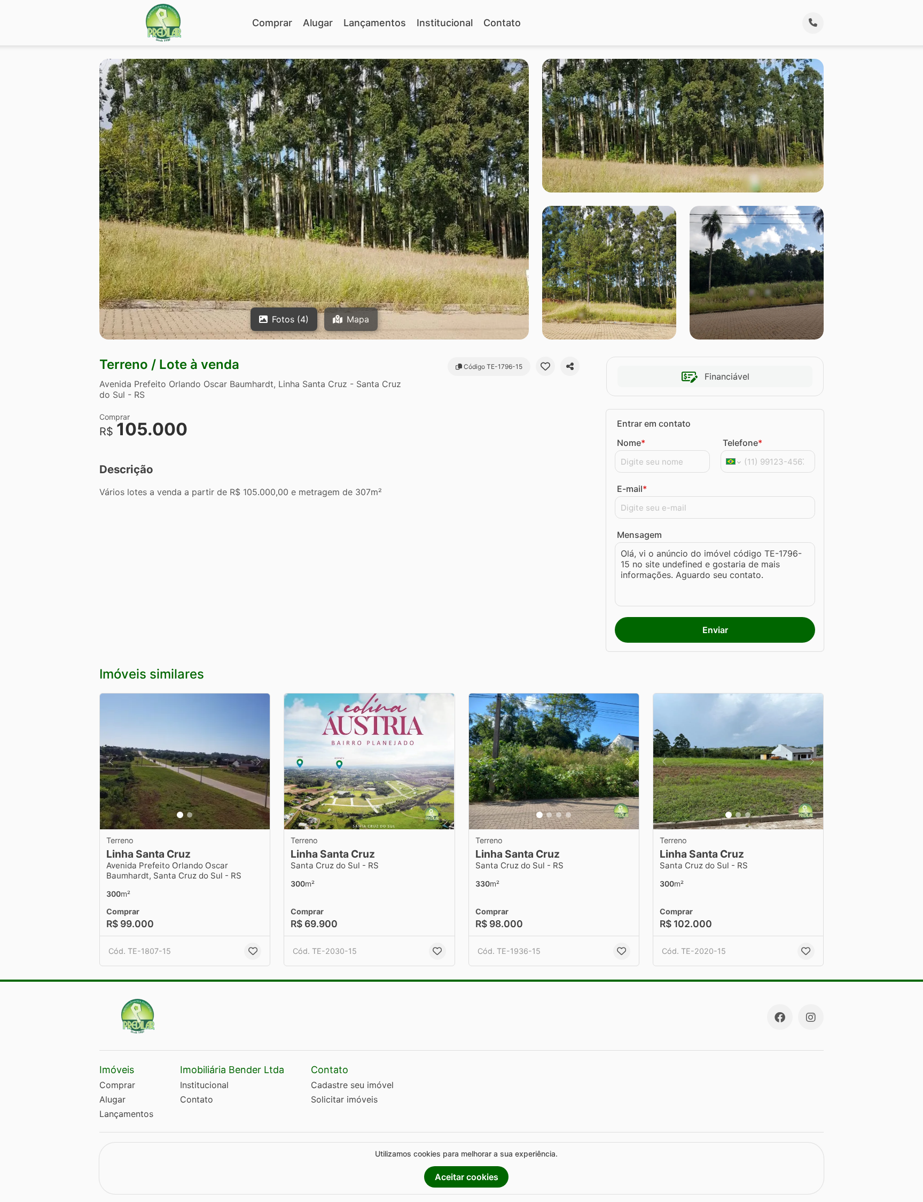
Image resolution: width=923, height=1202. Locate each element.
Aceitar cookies (466, 1177)
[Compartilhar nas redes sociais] (570, 366)
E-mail (632, 488)
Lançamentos (374, 22)
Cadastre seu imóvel (352, 1085)
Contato (502, 22)
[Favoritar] (545, 366)
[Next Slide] (258, 762)
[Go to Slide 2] (189, 815)
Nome (631, 442)
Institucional (445, 22)
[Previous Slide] (111, 762)
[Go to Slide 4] (568, 815)
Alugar (318, 22)
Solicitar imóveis (344, 1099)
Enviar (715, 630)
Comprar (272, 22)
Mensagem (639, 534)
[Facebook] (780, 1017)
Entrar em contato (654, 423)
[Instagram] (811, 1017)
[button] (185, 762)
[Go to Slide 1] (180, 815)
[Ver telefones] (813, 23)
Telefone (742, 442)
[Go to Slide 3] (558, 815)
